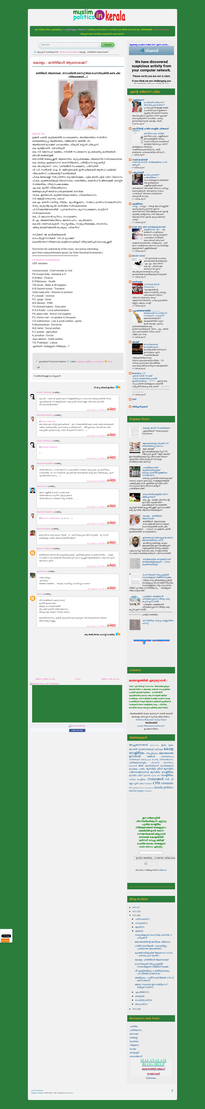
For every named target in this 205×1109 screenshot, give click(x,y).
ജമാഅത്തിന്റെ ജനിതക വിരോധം (152, 941)
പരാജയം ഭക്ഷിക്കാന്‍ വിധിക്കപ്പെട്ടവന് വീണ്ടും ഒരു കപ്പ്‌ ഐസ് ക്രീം (156, 599)
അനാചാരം (154, 745)
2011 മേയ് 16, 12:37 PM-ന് (97, 566)
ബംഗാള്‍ (133, 765)
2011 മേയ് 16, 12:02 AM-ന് (97, 458)
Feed (110, 361)
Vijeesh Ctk (38, 133)
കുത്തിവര (137, 204)
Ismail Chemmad (44, 392)
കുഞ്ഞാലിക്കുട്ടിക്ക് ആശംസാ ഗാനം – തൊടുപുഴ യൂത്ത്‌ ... (153, 954)
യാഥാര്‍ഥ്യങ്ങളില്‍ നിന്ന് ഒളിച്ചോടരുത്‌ (154, 495)
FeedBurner (162, 869)
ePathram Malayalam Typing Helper (151, 719)
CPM (156, 783)
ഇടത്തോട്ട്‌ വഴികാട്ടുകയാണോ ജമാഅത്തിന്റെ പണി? (157, 538)
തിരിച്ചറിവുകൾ (139, 406)
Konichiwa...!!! (138, 373)
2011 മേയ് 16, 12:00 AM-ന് (97, 436)
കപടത (133, 749)
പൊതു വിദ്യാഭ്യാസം (162, 759)
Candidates (148, 783)
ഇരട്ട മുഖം (167, 744)
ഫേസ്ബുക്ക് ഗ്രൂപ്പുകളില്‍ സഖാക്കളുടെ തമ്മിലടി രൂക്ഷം (156, 575)
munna (39, 594)
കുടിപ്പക (159, 749)
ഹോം (78, 679)
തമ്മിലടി (151, 756)
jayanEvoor (41, 571)
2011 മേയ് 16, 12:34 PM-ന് (97, 543)
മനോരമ (134, 1034)
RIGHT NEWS (138, 256)
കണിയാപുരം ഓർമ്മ (154, 133)
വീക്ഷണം (134, 1045)
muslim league (136, 790)
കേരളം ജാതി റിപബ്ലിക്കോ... (157, 428)
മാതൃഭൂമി (134, 1052)
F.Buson (70, 1093)
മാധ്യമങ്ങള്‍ (166, 765)
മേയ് (137, 931)
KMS (134, 399)
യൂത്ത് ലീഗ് (155, 775)
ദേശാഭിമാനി (136, 1056)
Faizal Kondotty (43, 529)
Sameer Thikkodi (44, 548)
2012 (134, 911)
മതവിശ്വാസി (152, 765)
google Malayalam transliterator (151, 725)
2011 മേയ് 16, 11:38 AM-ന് (97, 507)
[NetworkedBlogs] (77, 726)
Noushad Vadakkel (45, 415)
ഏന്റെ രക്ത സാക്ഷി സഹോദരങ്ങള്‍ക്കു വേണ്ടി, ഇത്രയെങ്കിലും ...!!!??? (144, 378)
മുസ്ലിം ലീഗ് (154, 768)
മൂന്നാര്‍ (146, 775)
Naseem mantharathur (50, 518)
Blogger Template (37, 1093)
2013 (134, 907)
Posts (33, 1090)
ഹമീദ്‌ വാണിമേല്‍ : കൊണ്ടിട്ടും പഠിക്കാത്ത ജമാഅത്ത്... (151, 947)
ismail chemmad (48, 421)
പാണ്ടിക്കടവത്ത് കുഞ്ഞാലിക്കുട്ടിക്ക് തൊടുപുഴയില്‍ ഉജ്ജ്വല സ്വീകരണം (154, 471)
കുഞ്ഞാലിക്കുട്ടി (146, 749)
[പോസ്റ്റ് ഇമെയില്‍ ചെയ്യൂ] (38, 367)
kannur (141, 788)
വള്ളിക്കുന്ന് (137, 100)
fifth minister (134, 787)
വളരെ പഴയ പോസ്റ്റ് (110, 679)
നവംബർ (140, 923)
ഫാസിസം (168, 762)
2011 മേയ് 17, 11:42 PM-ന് (97, 626)
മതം (140, 765)
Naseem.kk (42, 486)
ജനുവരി (140, 1004)
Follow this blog (77, 730)
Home (62, 52)
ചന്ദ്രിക (133, 1026)
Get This (5, 940)
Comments (39, 1090)
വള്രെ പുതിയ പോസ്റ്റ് (45, 679)
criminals (167, 783)
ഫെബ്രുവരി (142, 1000)
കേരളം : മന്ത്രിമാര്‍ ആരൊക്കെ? (152, 517)
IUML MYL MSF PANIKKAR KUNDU (149, 227)
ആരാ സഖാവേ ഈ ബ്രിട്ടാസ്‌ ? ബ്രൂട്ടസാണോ (151, 985)
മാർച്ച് (138, 996)
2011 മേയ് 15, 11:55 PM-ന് (97, 410)
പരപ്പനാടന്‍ (137, 172)
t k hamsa (147, 791)
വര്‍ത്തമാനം (136, 1030)
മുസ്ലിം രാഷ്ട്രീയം (161, 772)
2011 (134, 915)
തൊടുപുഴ (146, 759)
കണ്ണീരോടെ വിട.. (152, 229)
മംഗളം (133, 1049)
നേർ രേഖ (137, 282)
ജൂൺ (138, 927)
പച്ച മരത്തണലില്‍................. (146, 310)
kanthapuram (149, 788)
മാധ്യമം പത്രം (137, 768)
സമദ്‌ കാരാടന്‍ (139, 159)
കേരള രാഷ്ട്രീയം (84, 361)
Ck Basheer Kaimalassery (46, 260)
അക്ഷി (135, 342)
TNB (55, 1093)
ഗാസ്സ (135, 206)
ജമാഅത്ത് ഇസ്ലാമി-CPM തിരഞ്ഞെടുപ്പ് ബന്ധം (155, 444)
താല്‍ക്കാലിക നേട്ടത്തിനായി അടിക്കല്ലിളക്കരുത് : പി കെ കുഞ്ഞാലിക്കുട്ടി (156, 562)
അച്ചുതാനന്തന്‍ (138, 744)
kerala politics (164, 787)
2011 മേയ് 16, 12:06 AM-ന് (97, 481)
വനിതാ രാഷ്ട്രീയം (137, 779)
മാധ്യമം (134, 1041)
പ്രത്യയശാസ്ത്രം (138, 762)
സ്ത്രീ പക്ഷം (139, 783)
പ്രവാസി (155, 762)
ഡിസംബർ (141, 919)
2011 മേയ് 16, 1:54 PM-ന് (97, 589)
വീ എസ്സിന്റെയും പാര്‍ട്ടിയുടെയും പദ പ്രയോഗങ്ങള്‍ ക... (152, 972)
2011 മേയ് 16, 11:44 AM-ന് (97, 524)
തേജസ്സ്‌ (133, 1037)
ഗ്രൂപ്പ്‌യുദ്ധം (152, 753)
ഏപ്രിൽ (140, 992)
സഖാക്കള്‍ (155, 778)
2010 (134, 1009)
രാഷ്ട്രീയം (167, 775)
